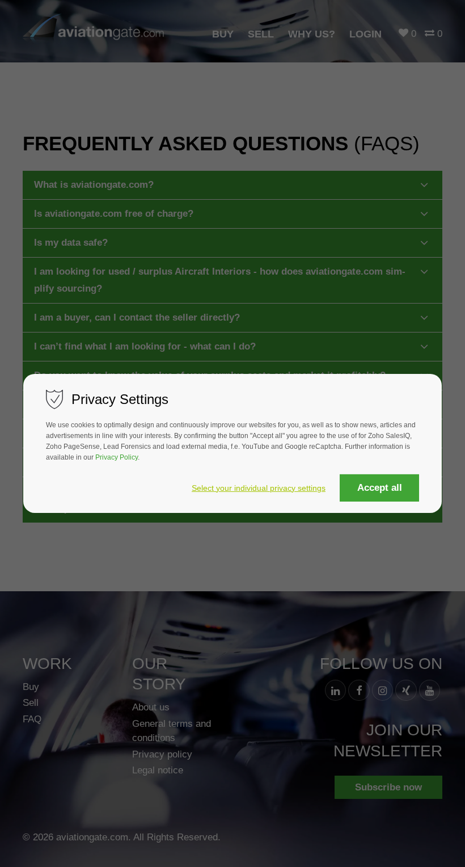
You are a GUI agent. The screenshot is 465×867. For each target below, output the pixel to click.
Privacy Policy (116, 457)
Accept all (379, 487)
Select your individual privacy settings (258, 488)
